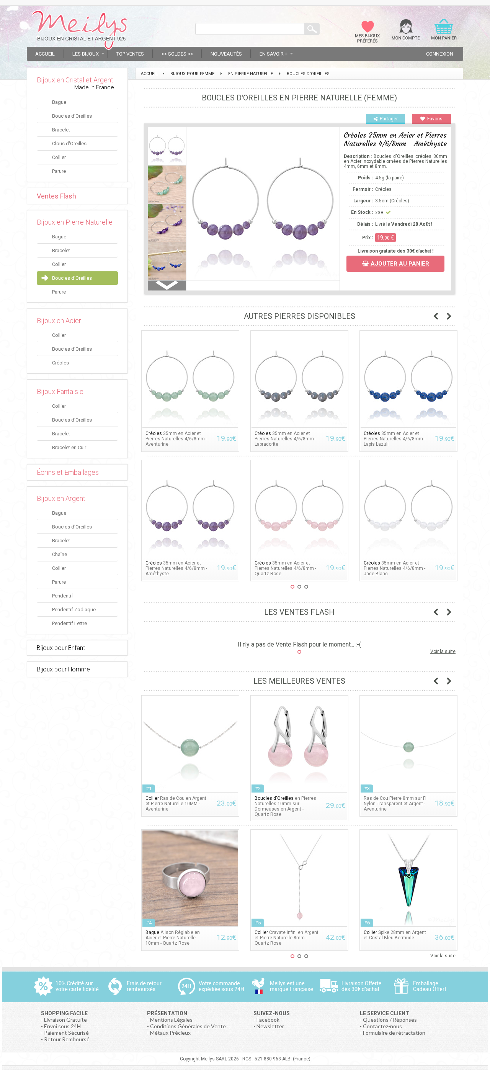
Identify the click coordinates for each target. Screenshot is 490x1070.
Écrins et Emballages (68, 472)
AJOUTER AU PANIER (400, 263)
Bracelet (61, 130)
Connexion (439, 54)
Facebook (267, 1019)
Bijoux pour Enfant (61, 648)
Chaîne (59, 554)
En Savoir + (273, 54)
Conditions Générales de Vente (188, 1026)
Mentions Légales (171, 1019)
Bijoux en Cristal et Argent (75, 80)
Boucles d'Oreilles (72, 116)
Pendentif (62, 596)
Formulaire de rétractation (394, 1032)
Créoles (60, 363)
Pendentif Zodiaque (74, 609)
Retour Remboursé (67, 1039)
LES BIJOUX (85, 54)
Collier (59, 157)
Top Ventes (130, 54)
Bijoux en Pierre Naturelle (75, 222)
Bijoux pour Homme (63, 669)
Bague (59, 102)
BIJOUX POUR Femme (192, 73)
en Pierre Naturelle (250, 73)
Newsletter (270, 1026)
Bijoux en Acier (59, 321)
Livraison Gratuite (65, 1019)
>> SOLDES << (177, 54)
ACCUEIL (149, 73)
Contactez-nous (382, 1026)
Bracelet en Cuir (69, 447)
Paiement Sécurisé (66, 1032)
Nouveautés (226, 54)
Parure (59, 171)
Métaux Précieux (170, 1032)
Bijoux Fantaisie (60, 391)
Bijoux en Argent (61, 498)
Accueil (45, 54)
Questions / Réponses (390, 1019)
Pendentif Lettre (69, 623)
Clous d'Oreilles (69, 143)
